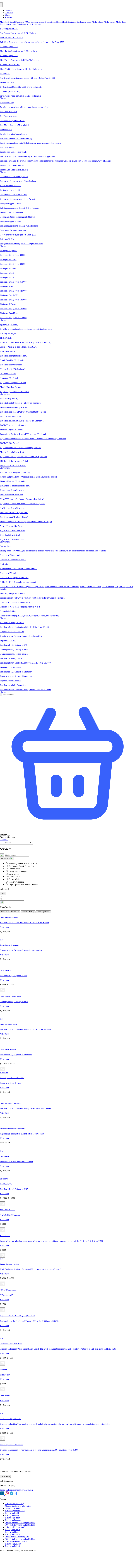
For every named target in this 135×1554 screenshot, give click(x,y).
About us (9, 13)
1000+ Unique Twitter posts (17, 1537)
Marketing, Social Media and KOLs (15, 22)
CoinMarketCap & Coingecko (43, 22)
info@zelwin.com (25, 1490)
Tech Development (16, 882)
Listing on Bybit (12, 1515)
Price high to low (43, 912)
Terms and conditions (9, 1490)
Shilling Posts (62, 22)
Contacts (9, 17)
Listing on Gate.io (12, 1529)
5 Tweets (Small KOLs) (15, 1511)
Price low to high (28, 912)
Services (8, 10)
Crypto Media (116, 22)
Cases (7, 15)
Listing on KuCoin (13, 1544)
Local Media (92, 22)
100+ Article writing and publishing (20, 1522)
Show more (5, 98)
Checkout (4, 839)
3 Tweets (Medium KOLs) (16, 1541)
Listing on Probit (12, 1513)
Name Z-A (15, 912)
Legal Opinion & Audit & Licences (26, 24)
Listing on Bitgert (12, 1518)
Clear (3, 894)
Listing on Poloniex (13, 1546)
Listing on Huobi (12, 1532)
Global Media (104, 22)
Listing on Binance (13, 1520)
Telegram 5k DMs (12, 1508)
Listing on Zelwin (12, 1534)
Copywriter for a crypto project (18, 1506)
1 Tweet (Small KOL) (14, 1503)
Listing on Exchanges (77, 22)
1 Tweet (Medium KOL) (15, 1527)
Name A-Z (5, 912)
